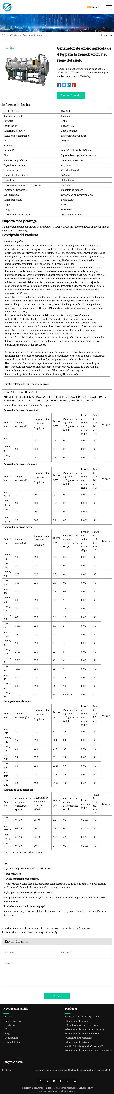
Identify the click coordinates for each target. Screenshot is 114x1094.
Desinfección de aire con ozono (82, 1025)
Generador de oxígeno (78, 1042)
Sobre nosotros (13, 1020)
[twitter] (47, 1081)
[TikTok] (68, 1081)
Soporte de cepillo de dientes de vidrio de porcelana (62, 1069)
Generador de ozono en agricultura (85, 1029)
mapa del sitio (12, 1042)
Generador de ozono (32, 35)
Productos (16, 35)
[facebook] (40, 1081)
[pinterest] (54, 1081)
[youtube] (75, 1081)
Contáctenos (11, 1037)
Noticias (9, 1029)
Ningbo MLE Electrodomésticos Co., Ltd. (89, 1069)
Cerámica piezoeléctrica (79, 1037)
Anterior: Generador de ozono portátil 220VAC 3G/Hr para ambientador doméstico (46, 928)
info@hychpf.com (66, 1091)
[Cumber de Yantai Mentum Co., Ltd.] (7, 7)
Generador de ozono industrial (82, 1033)
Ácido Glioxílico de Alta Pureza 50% (85, 1046)
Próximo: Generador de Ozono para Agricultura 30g (29, 932)
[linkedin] (61, 1081)
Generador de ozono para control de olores (89, 1050)
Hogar (7, 35)
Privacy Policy (86, 1087)
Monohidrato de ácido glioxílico (83, 1016)
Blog (7, 1033)
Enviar (57, 996)
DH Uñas (6, 1069)
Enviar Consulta (70, 95)
